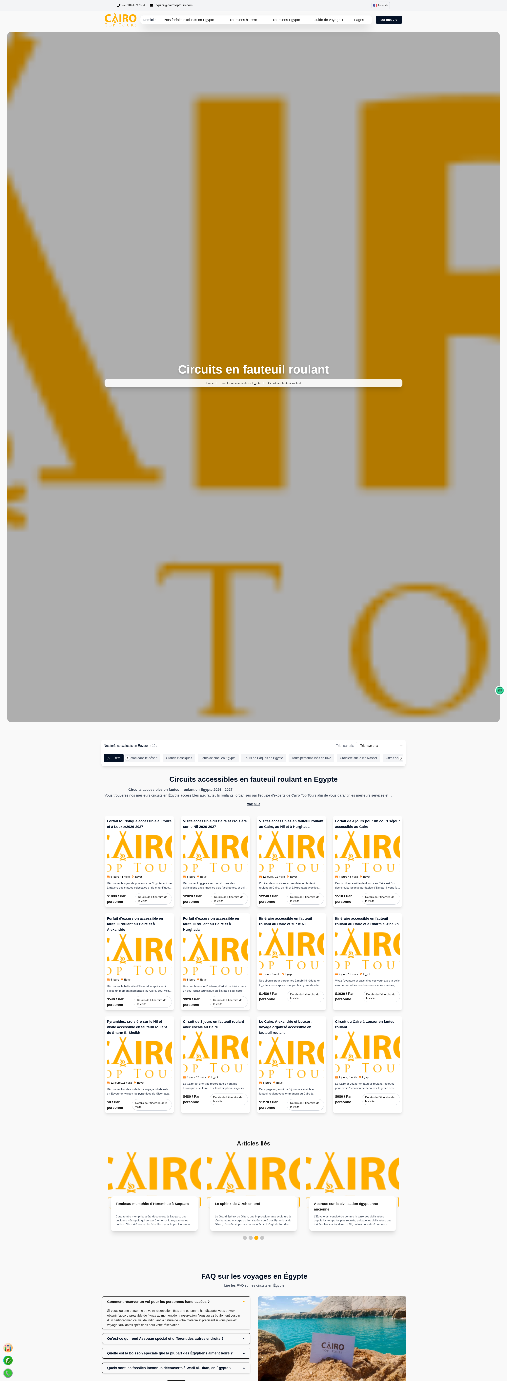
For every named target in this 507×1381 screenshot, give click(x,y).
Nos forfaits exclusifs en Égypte (241, 383)
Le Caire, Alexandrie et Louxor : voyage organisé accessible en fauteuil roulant (286, 1027)
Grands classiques (179, 758)
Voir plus (253, 804)
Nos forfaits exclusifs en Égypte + (190, 20)
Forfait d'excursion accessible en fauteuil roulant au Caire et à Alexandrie (135, 924)
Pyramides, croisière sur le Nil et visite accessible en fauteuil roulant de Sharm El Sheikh (137, 1027)
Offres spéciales (397, 758)
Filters (116, 758)
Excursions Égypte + (287, 20)
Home (210, 383)
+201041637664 (133, 5)
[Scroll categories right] (400, 758)
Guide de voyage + (329, 20)
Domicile (149, 20)
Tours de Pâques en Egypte (263, 758)
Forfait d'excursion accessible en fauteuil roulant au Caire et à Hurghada (211, 924)
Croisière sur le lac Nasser (358, 758)
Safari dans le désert (142, 758)
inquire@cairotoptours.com (174, 5)
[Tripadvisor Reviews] (500, 690)
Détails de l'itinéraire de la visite (152, 898)
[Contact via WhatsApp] (8, 1360)
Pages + (360, 20)
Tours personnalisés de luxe (311, 758)
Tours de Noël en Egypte (218, 758)
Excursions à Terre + (244, 20)
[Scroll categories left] (127, 758)
